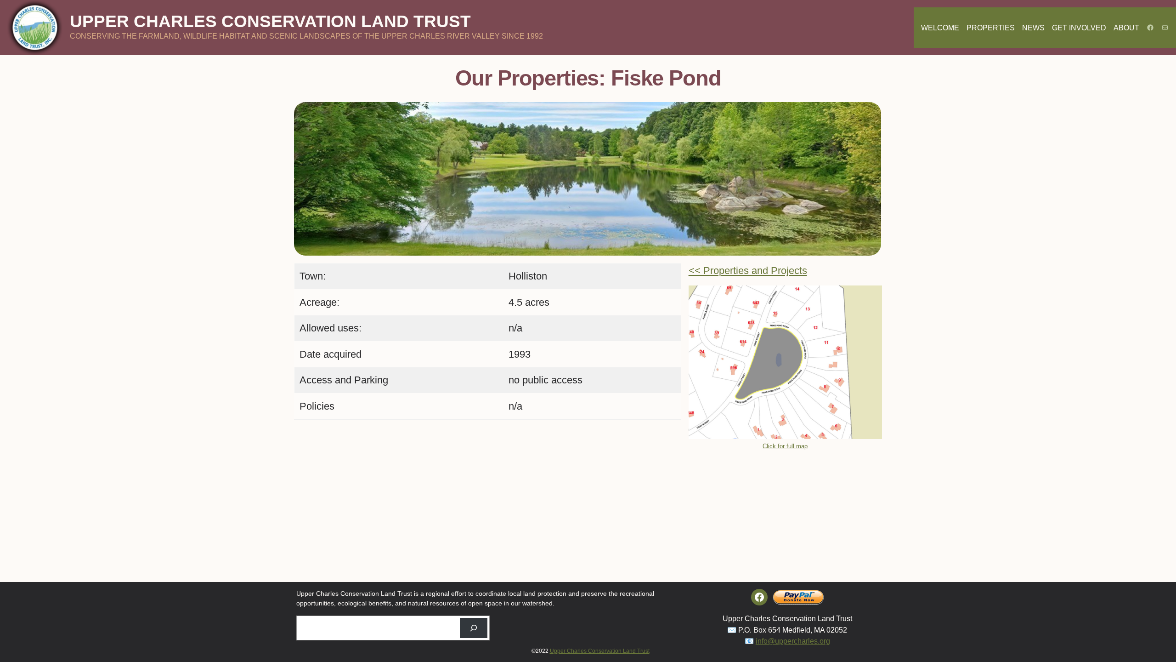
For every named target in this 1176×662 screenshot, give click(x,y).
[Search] (473, 628)
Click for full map (785, 446)
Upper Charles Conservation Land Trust (270, 21)
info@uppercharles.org (793, 641)
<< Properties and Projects (748, 270)
